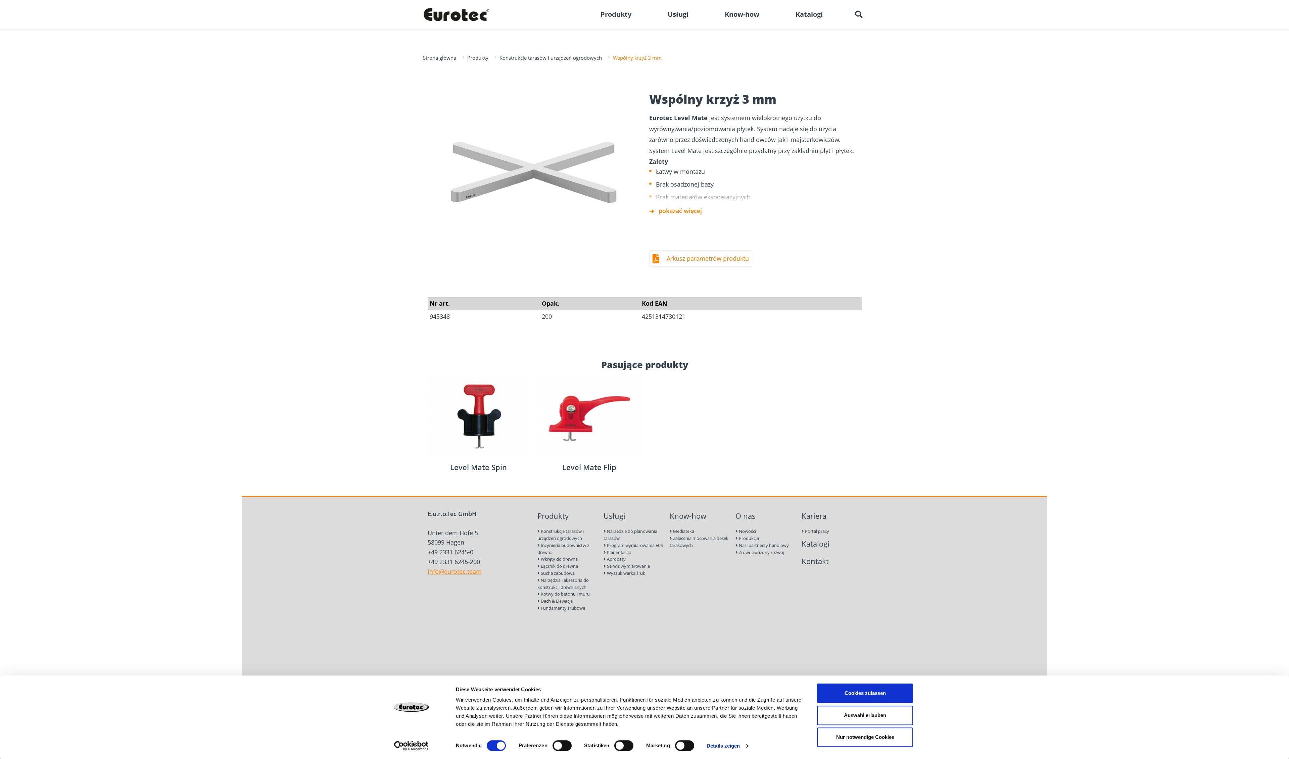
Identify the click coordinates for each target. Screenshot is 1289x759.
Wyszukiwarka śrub (626, 573)
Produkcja (748, 538)
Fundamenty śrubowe (562, 608)
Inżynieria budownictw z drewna (563, 548)
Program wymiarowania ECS (634, 545)
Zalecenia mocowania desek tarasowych (699, 541)
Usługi (614, 516)
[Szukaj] (858, 14)
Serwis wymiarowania (628, 566)
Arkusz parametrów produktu (708, 258)
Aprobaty (616, 559)
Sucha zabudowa (557, 573)
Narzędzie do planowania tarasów (630, 534)
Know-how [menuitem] (742, 14)
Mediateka (683, 531)
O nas (745, 516)
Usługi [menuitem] (678, 14)
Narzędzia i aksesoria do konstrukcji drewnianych (563, 583)
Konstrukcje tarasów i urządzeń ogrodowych (550, 57)
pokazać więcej (680, 211)
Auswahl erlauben (865, 715)
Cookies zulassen (865, 693)
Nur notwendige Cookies (865, 737)
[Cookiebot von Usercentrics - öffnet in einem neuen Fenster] (411, 746)
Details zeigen (723, 746)
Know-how (688, 516)
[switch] (562, 745)
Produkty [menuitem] (616, 14)
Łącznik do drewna (559, 566)
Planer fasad (618, 552)
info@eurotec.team (455, 571)
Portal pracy (816, 531)
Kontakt (815, 561)
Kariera (814, 516)
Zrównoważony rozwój (761, 552)
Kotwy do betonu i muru (565, 594)
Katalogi (815, 544)
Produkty (477, 57)
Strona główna (439, 57)
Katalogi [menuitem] (809, 14)
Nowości (747, 531)
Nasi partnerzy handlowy (763, 545)
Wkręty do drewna (559, 559)
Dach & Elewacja (556, 601)
